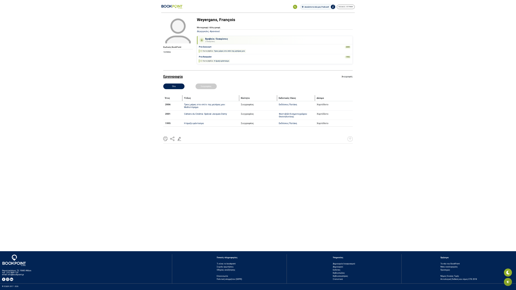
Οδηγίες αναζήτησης (226, 270)
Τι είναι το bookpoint (226, 264)
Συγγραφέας (206, 86)
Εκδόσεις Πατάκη (288, 104)
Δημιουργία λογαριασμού (344, 264)
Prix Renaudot (205, 57)
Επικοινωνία (222, 276)
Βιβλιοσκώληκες (340, 276)
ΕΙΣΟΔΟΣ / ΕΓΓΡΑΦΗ (346, 7)
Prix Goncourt (205, 47)
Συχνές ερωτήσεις (225, 267)
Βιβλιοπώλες (339, 273)
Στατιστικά (338, 279)
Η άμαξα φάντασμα (221, 61)
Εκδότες (336, 270)
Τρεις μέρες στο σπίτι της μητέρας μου (229, 51)
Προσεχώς (445, 270)
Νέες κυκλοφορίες (449, 267)
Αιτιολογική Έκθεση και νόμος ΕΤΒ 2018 (458, 279)
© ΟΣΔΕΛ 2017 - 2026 (10, 286)
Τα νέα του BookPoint (450, 264)
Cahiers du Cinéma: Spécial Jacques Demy (205, 114)
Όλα (174, 86)
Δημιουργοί (338, 267)
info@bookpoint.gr (16, 274)
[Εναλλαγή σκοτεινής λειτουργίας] (508, 273)
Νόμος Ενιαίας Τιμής (449, 276)
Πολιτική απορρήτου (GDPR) (229, 279)
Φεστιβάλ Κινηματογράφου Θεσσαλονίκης (293, 115)
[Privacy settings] (508, 282)
